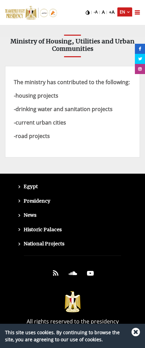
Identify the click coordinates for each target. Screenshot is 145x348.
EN (123, 12)
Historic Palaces (43, 230)
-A (96, 12)
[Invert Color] (88, 11)
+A (112, 12)
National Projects (44, 244)
